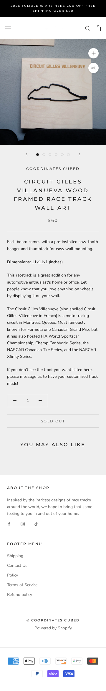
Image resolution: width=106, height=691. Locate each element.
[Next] (79, 154)
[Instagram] (23, 523)
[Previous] (26, 154)
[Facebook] (9, 523)
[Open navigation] (8, 28)
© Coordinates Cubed (53, 620)
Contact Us (17, 565)
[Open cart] (98, 28)
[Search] (87, 28)
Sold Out (53, 421)
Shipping (15, 556)
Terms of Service (22, 585)
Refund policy (19, 594)
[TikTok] (36, 523)
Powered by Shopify (53, 628)
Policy (12, 575)
